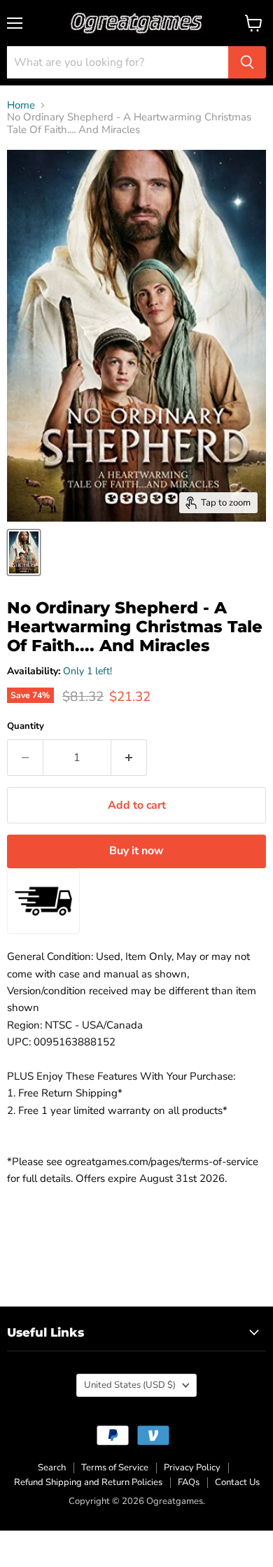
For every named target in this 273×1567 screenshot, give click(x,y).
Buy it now (136, 850)
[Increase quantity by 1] (129, 757)
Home (21, 105)
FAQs (189, 1482)
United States (130, 1385)
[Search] (247, 62)
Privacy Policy (192, 1467)
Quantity (25, 726)
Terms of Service (114, 1467)
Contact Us (237, 1482)
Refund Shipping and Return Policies (88, 1482)
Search (52, 1467)
